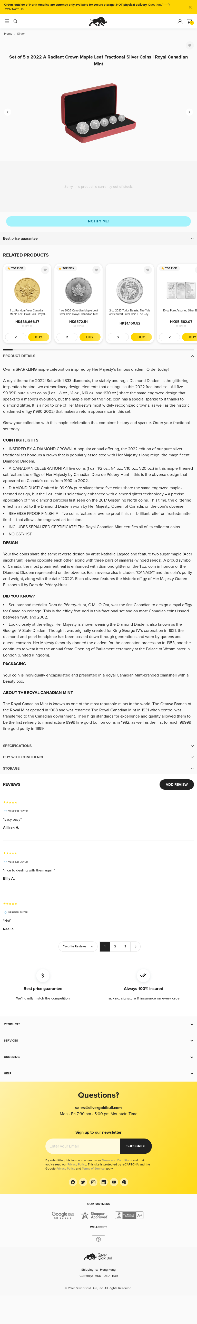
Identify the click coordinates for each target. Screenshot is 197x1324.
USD (107, 1276)
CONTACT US (14, 9)
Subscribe (136, 1146)
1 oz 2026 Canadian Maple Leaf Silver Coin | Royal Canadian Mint (78, 312)
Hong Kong (108, 1270)
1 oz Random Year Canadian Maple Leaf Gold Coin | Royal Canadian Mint (27, 312)
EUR (115, 1276)
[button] (98, 238)
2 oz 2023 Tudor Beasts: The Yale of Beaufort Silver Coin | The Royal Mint (129, 312)
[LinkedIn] (104, 1182)
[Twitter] (83, 1182)
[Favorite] (190, 45)
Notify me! (98, 221)
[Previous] (7, 112)
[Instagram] (93, 1182)
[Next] (189, 112)
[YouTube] (114, 1182)
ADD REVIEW (177, 784)
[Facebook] (73, 1182)
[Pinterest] (124, 1182)
